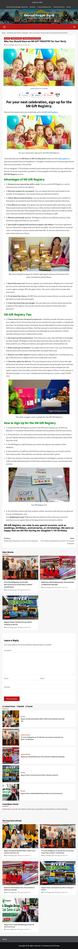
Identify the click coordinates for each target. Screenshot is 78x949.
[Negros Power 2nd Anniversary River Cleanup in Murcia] (20, 608)
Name (6, 678)
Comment (8, 650)
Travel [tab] (29, 706)
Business (32, 7)
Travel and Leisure (59, 7)
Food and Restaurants (44, 7)
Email (42, 678)
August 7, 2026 (23, 929)
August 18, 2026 (61, 587)
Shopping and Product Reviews (31, 38)
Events (69, 7)
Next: (57, 541)
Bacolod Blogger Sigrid (39, 15)
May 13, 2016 (24, 45)
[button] (4, 26)
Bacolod (7, 38)
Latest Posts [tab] (9, 706)
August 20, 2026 (24, 590)
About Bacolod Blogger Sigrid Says (17, 7)
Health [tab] (21, 706)
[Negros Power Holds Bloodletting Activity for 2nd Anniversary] (10, 792)
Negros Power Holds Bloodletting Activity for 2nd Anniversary (41, 793)
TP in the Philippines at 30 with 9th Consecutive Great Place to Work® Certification (18, 584)
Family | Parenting (16, 38)
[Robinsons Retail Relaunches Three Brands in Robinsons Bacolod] (58, 568)
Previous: (21, 539)
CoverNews (45, 946)
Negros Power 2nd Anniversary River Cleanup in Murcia (18, 623)
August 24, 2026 (24, 855)
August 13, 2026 (24, 627)
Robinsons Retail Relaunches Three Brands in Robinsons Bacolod (57, 583)
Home (4, 939)
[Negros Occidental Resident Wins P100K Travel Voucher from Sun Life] (10, 719)
